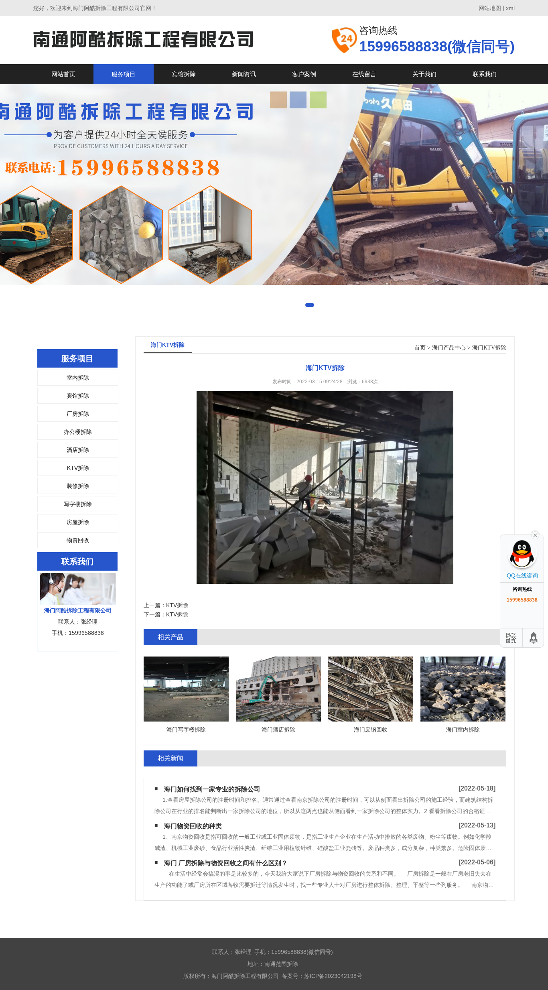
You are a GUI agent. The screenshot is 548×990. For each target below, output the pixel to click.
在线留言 (364, 74)
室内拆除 (78, 377)
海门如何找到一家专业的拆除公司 (212, 789)
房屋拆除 (78, 522)
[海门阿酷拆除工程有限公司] (143, 40)
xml (510, 8)
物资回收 (78, 540)
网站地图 (490, 8)
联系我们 (485, 74)
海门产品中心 (449, 348)
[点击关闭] (535, 534)
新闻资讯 (244, 74)
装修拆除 (78, 486)
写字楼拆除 (78, 504)
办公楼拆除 (78, 432)
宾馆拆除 (184, 74)
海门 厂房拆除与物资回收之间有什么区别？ (226, 863)
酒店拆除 (78, 450)
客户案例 (304, 74)
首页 (420, 348)
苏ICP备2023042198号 (333, 976)
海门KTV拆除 (489, 348)
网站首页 (63, 74)
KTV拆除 (78, 468)
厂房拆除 (78, 414)
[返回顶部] (534, 637)
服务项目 (124, 74)
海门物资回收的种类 (193, 826)
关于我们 (424, 74)
